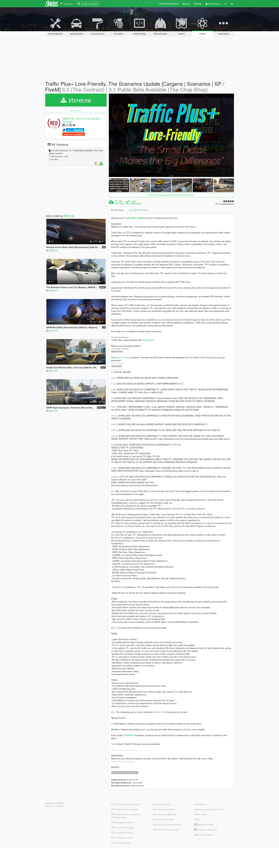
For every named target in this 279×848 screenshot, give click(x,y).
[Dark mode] (226, 3)
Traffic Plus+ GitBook (135, 218)
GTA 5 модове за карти (122, 837)
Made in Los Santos (54, 806)
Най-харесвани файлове (164, 814)
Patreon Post (160, 712)
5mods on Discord (205, 834)
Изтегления (119, 203)
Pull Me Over (148, 340)
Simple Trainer (122, 357)
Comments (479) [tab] (139, 210)
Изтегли (79, 100)
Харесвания (136, 203)
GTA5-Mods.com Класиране (166, 829)
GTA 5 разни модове (120, 842)
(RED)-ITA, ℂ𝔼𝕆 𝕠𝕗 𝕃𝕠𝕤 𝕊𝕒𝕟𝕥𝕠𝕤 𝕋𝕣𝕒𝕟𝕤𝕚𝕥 (81, 120)
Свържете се (200, 804)
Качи (187, 3)
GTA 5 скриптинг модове (122, 827)
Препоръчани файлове (164, 809)
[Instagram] (67, 125)
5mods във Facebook (207, 829)
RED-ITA (69, 216)
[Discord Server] (74, 125)
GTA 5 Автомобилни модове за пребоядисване (125, 816)
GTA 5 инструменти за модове (125, 804)
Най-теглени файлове (163, 819)
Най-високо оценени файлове (167, 824)
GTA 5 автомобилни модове (124, 809)
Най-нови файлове (162, 804)
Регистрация (214, 3)
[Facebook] (63, 125)
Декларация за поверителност (208, 809)
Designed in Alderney (55, 803)
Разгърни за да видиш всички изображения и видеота (171, 195)
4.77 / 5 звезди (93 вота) (224, 204)
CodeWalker (128, 735)
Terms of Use (200, 814)
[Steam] (70, 125)
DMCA (197, 819)
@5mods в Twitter (205, 824)
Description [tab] (118, 210)
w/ (112, 723)
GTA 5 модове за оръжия (123, 822)
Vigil (113, 744)
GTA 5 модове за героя (122, 832)
